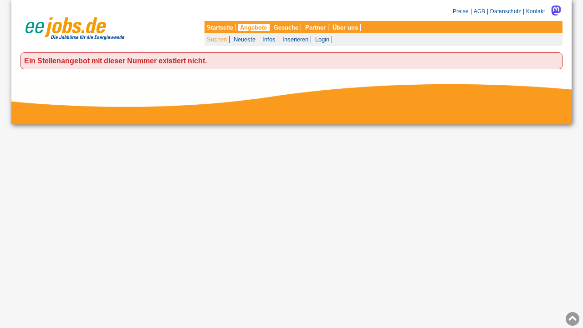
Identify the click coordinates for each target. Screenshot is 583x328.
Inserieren (295, 39)
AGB (479, 11)
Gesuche (286, 27)
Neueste (245, 39)
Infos (269, 39)
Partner (315, 27)
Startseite (220, 27)
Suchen (217, 39)
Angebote (253, 27)
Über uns (345, 27)
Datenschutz (505, 11)
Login (322, 39)
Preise (461, 11)
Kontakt (535, 11)
